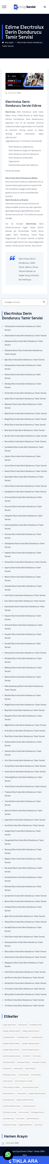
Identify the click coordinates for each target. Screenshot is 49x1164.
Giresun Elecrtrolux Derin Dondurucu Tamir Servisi (23, 536)
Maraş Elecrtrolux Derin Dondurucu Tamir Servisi (26, 994)
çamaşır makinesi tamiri (11, 1043)
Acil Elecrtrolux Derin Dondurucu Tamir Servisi (24, 999)
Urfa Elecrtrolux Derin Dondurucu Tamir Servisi (25, 988)
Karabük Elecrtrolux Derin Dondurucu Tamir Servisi (23, 929)
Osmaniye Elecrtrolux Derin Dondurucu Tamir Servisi (24, 944)
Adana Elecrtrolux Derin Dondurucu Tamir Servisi (26, 335)
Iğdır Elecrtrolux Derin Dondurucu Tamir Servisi (25, 916)
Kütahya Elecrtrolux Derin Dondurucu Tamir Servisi (23, 660)
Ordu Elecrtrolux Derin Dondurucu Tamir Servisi (25, 730)
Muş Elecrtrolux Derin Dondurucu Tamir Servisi (25, 710)
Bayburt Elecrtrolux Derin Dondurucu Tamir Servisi (23, 860)
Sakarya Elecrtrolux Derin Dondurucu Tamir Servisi (23, 743)
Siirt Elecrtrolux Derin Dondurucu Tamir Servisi (25, 760)
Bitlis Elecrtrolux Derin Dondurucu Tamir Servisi (25, 424)
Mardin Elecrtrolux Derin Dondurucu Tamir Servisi (23, 697)
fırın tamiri (26, 1056)
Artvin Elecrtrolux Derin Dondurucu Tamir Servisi (25, 392)
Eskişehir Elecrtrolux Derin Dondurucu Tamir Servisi (24, 517)
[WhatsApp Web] (8, 1154)
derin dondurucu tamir (31, 1087)
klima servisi (22, 1024)
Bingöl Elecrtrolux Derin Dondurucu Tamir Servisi (26, 419)
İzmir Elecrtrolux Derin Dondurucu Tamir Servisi (25, 595)
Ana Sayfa (8, 42)
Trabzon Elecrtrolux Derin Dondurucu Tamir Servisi (23, 794)
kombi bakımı (36, 1074)
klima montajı (30, 1068)
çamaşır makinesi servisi (11, 1031)
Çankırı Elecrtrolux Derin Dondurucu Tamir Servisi (23, 458)
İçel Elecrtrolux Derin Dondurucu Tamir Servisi (24, 977)
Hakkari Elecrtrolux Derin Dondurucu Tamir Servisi (23, 554)
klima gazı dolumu (9, 1074)
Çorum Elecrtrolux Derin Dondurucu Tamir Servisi (26, 465)
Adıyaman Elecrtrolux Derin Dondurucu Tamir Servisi (24, 343)
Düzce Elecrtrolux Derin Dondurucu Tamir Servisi (25, 951)
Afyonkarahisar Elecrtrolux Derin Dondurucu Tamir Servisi (23, 352)
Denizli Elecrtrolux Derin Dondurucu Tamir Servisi (26, 471)
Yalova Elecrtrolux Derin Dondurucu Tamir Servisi (26, 921)
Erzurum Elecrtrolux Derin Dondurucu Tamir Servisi (23, 508)
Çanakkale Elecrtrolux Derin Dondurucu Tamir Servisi (24, 449)
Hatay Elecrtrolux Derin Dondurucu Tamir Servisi (25, 561)
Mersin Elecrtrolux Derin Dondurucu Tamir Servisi (23, 578)
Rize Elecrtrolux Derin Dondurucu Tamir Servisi (25, 736)
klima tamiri (7, 1068)
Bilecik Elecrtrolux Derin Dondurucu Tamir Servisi (26, 413)
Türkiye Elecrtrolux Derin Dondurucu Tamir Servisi (23, 328)
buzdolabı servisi (35, 1024)
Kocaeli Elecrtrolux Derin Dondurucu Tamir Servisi (23, 645)
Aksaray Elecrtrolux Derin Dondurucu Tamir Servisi (23, 851)
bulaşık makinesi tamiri (11, 1049)
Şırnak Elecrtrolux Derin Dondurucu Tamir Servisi (26, 895)
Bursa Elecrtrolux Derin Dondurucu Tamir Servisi (25, 441)
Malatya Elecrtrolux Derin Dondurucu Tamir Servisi (23, 669)
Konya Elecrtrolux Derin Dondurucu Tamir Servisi (25, 652)
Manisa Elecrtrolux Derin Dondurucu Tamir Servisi (23, 678)
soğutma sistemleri (25, 1124)
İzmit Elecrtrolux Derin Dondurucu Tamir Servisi (25, 971)
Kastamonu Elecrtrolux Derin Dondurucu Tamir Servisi (25, 608)
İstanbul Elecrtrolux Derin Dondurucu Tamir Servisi (23, 588)
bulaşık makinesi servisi (31, 1031)
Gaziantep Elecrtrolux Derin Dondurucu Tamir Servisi (24, 526)
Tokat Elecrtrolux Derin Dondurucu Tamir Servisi (25, 786)
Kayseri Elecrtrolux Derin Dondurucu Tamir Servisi (23, 617)
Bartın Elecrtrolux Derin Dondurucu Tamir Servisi (26, 901)
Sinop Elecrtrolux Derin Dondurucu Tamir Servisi (25, 765)
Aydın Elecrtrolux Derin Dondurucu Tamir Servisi (25, 398)
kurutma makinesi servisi (11, 1056)
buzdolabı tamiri (9, 1037)
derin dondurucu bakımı (11, 1087)
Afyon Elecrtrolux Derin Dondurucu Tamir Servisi (25, 957)
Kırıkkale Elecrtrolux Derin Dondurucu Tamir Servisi (23, 879)
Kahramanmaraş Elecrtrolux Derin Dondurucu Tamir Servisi (24, 688)
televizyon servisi (24, 1062)
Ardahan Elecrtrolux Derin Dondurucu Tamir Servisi (23, 908)
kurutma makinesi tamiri (30, 1049)
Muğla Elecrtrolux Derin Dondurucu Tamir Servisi (25, 704)
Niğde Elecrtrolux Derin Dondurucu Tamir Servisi (25, 725)
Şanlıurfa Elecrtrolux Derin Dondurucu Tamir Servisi (23, 812)
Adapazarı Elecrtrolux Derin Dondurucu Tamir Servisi (24, 964)
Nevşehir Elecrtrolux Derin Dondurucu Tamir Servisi (23, 717)
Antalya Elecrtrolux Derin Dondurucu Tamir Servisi (23, 385)
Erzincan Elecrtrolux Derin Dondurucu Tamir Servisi (23, 499)
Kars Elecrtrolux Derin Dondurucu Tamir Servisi (25, 600)
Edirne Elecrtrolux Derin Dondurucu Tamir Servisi (26, 485)
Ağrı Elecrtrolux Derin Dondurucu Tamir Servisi (25, 359)
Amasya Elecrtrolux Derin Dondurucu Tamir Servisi (23, 367)
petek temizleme (33, 1118)
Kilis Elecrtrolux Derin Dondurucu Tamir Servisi (25, 936)
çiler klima (38, 1124)
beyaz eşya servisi (9, 1024)
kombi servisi (7, 1081)
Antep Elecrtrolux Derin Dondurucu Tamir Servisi (25, 983)
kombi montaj (23, 1074)
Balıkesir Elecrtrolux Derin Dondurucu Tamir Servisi (23, 406)
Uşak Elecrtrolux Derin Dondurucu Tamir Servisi (25, 819)
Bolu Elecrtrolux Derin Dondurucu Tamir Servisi (25, 430)
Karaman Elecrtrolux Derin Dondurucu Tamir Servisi (23, 869)
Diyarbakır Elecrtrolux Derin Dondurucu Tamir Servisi (24, 478)
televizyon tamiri (9, 1062)
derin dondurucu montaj (23, 1081)
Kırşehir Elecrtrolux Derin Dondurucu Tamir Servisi (23, 636)
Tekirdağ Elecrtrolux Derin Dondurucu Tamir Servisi (23, 779)
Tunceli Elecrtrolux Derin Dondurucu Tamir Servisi (23, 803)
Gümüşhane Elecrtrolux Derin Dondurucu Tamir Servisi (25, 545)
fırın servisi (37, 1056)
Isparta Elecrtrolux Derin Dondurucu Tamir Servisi (23, 569)
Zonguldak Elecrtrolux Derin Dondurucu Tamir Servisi (24, 842)
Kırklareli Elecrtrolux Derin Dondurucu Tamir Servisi (24, 626)
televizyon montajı (38, 1062)
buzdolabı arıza (37, 1037)
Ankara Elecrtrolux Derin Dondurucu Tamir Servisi (23, 376)
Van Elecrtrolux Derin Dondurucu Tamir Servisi (24, 825)
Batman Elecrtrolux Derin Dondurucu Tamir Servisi (23, 888)
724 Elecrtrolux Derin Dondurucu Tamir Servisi (24, 1005)
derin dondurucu (9, 1093)
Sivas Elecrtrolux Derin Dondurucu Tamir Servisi (25, 771)
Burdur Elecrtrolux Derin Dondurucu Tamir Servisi (26, 435)
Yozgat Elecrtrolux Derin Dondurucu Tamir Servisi (23, 832)
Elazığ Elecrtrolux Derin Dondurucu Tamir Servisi (25, 491)
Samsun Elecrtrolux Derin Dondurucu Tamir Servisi (23, 753)
